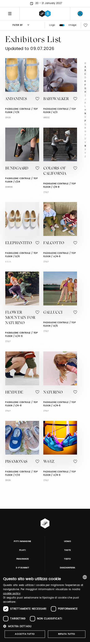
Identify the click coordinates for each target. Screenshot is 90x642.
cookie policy (12, 594)
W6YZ (49, 462)
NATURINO (53, 393)
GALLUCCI (52, 313)
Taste (67, 550)
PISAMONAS (16, 462)
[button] (45, 626)
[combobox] (85, 577)
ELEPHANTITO (18, 243)
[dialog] (45, 607)
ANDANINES (16, 99)
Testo (67, 559)
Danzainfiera (67, 567)
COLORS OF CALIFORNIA (54, 171)
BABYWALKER (56, 99)
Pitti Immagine (22, 541)
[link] (80, 13)
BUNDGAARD (16, 168)
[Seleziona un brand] (45, 13)
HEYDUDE (14, 393)
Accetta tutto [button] (25, 634)
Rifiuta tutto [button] (66, 634)
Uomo (67, 541)
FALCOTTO (53, 243)
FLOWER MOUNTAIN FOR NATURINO (20, 318)
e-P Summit (22, 567)
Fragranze (22, 559)
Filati (22, 550)
